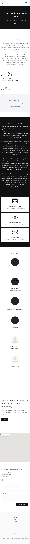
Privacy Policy (24, 538)
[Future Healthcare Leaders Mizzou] (10, 3)
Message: (4, 493)
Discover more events (15, 106)
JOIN (15, 23)
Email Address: (24, 483)
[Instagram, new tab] (3, 480)
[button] (27, 2)
